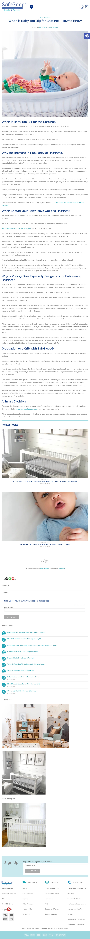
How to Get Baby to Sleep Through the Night (24, 639)
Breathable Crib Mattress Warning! (20, 658)
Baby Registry (45, 17)
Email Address (9, 607)
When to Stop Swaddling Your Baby (20, 670)
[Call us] (9, 578)
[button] (87, 36)
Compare (71, 914)
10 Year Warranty (51, 914)
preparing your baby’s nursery (27, 409)
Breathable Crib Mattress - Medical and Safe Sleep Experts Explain (32, 645)
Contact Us (49, 899)
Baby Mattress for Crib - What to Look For (23, 677)
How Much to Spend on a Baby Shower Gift (23, 684)
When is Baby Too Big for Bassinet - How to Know (26, 664)
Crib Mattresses (27, 894)
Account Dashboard (9, 894)
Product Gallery (27, 909)
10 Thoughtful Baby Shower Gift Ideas (21, 691)
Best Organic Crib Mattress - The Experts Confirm (26, 632)
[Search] (82, 7)
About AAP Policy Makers (76, 924)
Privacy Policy (26, 928)
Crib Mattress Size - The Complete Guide (22, 651)
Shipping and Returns (52, 909)
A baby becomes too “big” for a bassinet (16, 228)
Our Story (71, 894)
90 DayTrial (26, 914)
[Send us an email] (6, 578)
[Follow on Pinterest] (13, 578)
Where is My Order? (52, 894)
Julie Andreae (53, 27)
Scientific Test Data (74, 899)
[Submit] (86, 592)
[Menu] (31, 7)
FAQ (46, 904)
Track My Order (7, 904)
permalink (62, 568)
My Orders (6, 899)
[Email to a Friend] (46, 561)
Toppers (25, 899)
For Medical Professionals (76, 919)
